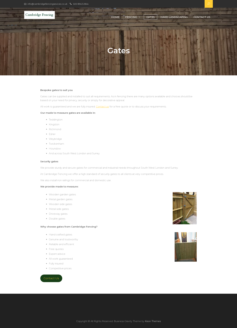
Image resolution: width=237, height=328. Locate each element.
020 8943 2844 (81, 4)
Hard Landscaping (174, 17)
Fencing (131, 17)
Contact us (102, 106)
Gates (150, 17)
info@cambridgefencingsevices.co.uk (47, 4)
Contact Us (201, 17)
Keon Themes (153, 321)
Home (115, 17)
